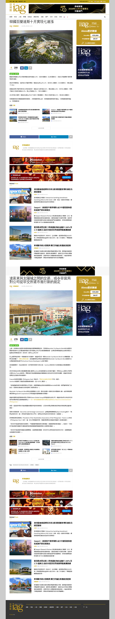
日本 (51, 17)
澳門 (46, 17)
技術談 (30, 17)
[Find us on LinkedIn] (91, 1)
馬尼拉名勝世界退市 (46, 379)
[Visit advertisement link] (67, 8)
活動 (42, 17)
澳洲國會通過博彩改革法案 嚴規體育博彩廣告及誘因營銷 (29, 110)
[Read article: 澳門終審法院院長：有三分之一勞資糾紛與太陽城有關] (46, 451)
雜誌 (14, 1)
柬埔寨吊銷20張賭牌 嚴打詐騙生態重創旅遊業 (61, 118)
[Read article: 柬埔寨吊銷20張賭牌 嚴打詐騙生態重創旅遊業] (46, 119)
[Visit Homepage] (18, 9)
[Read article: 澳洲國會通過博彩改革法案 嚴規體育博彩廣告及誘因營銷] (13, 111)
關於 (17, 1)
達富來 (37, 465)
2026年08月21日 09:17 (24, 122)
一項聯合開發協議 (23, 359)
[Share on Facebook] (22, 68)
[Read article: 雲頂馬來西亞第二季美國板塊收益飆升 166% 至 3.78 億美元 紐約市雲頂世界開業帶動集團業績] (13, 119)
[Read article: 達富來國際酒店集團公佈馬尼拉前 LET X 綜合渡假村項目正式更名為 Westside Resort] (46, 442)
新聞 (11, 17)
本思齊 (35, 194)
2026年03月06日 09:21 (24, 446)
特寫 (15, 17)
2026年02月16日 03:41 (56, 446)
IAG (14, 614)
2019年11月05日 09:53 (26, 286)
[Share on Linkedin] (26, 68)
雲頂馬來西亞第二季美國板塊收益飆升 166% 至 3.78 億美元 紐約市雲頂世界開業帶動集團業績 (28, 118)
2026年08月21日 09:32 (24, 113)
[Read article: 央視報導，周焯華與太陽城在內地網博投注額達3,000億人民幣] (13, 451)
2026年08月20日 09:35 (56, 120)
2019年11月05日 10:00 (26, 26)
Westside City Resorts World (20, 465)
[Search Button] (104, 17)
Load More (41, 128)
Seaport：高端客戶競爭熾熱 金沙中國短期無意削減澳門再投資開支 (61, 110)
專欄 (24, 17)
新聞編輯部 (16, 26)
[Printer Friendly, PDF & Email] (14, 74)
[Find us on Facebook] (83, 607)
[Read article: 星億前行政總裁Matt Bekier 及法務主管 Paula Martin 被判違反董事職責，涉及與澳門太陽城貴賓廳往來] (13, 442)
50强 (60, 17)
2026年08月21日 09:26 (56, 113)
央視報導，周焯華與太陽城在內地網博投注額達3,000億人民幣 (29, 450)
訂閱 (11, 1)
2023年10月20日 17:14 (56, 453)
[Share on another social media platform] (30, 68)
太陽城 (32, 465)
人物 (20, 17)
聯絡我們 (21, 1)
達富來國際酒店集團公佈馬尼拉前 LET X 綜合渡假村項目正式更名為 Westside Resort (61, 442)
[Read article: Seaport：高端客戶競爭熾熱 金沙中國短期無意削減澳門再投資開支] (46, 111)
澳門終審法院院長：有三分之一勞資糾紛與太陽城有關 (61, 450)
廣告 (25, 1)
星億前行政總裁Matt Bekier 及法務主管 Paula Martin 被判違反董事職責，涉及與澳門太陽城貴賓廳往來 (29, 442)
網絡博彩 (36, 17)
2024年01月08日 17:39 (24, 453)
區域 (55, 17)
